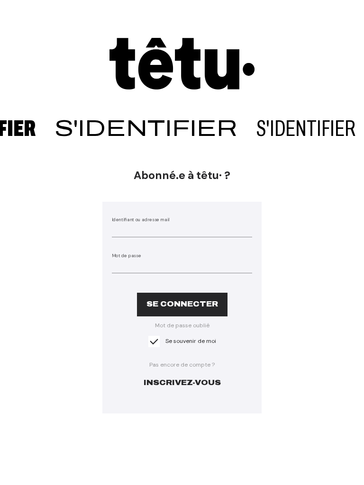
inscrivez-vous (182, 382)
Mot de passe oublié (182, 325)
